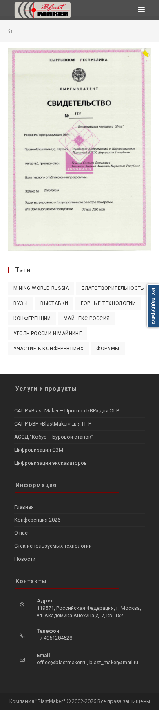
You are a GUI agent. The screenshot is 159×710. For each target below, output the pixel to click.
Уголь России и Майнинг (47, 333)
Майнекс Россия (87, 318)
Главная (24, 507)
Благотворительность (113, 288)
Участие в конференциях (48, 349)
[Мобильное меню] (141, 10)
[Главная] (10, 31)
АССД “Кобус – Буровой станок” (53, 437)
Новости (24, 559)
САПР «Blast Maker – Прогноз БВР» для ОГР (66, 411)
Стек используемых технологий (53, 546)
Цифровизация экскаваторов (50, 463)
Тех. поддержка (153, 306)
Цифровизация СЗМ (38, 450)
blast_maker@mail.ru (113, 662)
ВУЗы (20, 303)
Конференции (32, 318)
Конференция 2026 (37, 520)
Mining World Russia (41, 288)
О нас (21, 533)
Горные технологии (108, 303)
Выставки (54, 303)
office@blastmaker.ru (62, 662)
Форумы (107, 349)
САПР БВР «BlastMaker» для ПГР (52, 424)
